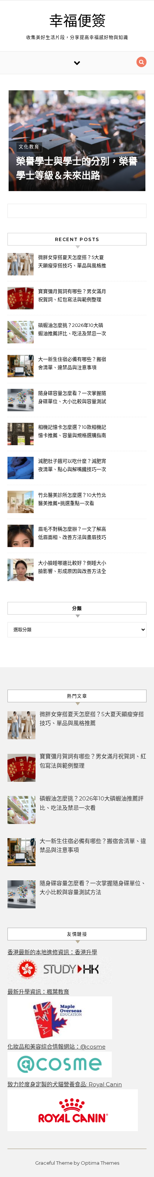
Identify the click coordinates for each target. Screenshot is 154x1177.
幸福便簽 (77, 21)
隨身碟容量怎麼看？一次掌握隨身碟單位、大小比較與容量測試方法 (72, 398)
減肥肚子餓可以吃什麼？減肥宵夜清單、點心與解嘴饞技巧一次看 (72, 466)
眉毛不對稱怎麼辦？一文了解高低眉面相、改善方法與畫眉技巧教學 (72, 534)
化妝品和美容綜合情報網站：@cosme (56, 1046)
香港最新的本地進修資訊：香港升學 (52, 952)
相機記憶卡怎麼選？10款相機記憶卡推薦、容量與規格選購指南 (72, 431)
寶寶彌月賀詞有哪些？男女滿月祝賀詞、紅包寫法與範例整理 (72, 295)
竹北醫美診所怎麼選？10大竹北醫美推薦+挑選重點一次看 (72, 499)
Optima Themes (100, 1163)
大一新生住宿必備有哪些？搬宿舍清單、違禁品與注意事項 (72, 363)
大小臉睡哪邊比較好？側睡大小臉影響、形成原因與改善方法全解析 (72, 568)
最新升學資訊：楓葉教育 (38, 991)
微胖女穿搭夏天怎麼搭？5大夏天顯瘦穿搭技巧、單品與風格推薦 (72, 262)
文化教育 (29, 147)
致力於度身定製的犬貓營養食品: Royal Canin (64, 1084)
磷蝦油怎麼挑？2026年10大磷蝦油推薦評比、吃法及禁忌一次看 (72, 330)
